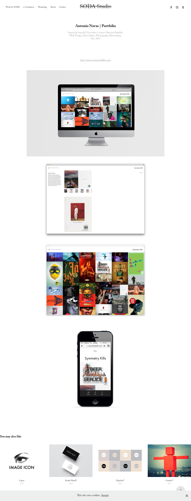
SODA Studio (95, 7)
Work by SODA (13, 7)
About (53, 7)
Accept (105, 495)
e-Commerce (28, 7)
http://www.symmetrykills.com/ (95, 61)
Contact (62, 7)
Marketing (42, 7)
